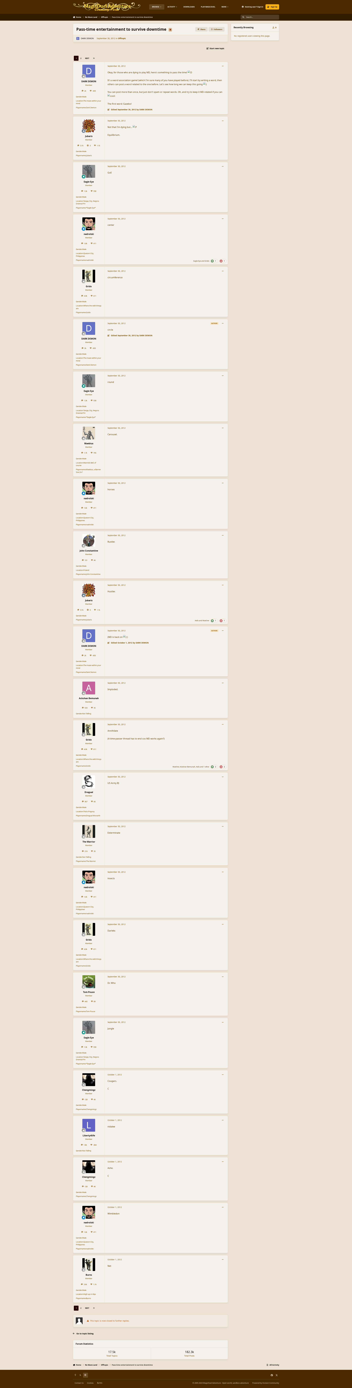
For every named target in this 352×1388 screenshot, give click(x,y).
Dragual (89, 792)
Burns (89, 1274)
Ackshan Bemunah (89, 698)
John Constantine (89, 550)
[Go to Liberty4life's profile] (88, 1125)
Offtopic (122, 38)
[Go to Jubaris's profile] (88, 125)
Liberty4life (89, 1135)
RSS (100, 1383)
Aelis (197, 620)
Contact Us (79, 1383)
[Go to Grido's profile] (88, 276)
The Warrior (88, 841)
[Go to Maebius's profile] (88, 433)
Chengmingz (88, 1089)
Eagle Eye (89, 181)
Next (87, 58)
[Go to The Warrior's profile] (88, 831)
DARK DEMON (87, 38)
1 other (206, 767)
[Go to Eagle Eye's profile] (88, 171)
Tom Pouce (89, 992)
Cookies (90, 1383)
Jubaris (89, 136)
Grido (207, 261)
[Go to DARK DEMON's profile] (77, 38)
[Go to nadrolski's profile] (88, 223)
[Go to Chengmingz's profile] (88, 1079)
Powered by (265, 1383)
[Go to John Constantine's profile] (88, 540)
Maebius (88, 443)
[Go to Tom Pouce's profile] (88, 981)
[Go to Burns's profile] (88, 1264)
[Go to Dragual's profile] (88, 781)
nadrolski (89, 234)
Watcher (206, 620)
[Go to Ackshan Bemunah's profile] (88, 688)
